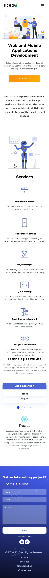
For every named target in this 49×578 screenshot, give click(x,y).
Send (24, 530)
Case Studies (24, 566)
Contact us (24, 570)
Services (24, 561)
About (24, 557)
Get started (24, 79)
